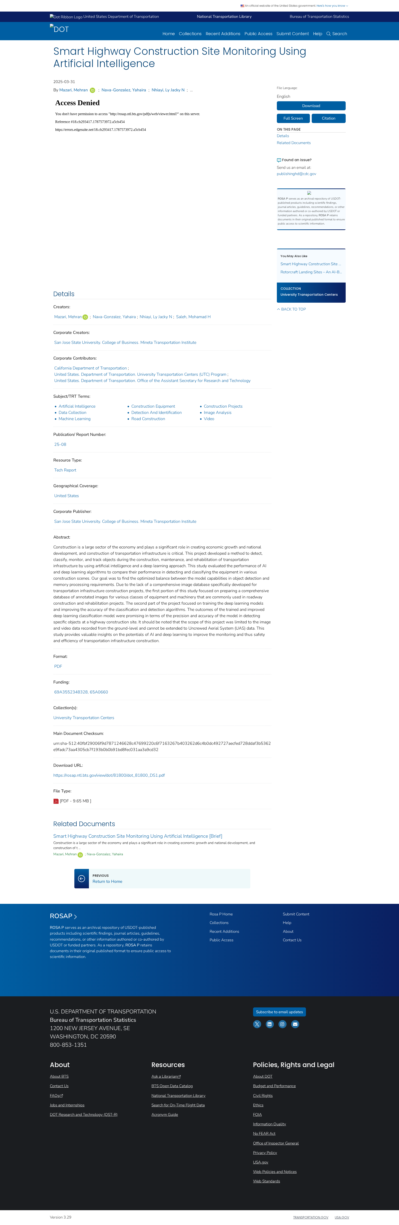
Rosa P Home (221, 914)
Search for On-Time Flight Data (178, 1105)
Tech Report (65, 470)
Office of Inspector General (276, 1143)
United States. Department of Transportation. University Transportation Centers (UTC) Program (140, 374)
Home (169, 34)
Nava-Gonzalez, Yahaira (124, 90)
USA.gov (260, 1162)
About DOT (262, 1076)
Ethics (258, 1105)
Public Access (258, 34)
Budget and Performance (274, 1086)
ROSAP (61, 916)
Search (339, 34)
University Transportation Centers (83, 717)
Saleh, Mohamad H (193, 317)
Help (317, 34)
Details (283, 136)
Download (311, 105)
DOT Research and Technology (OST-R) (84, 1114)
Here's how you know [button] (331, 6)
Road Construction (148, 419)
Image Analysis (218, 412)
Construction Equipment (153, 406)
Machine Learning (75, 419)
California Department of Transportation (90, 368)
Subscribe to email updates (279, 1012)
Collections (190, 34)
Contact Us (292, 940)
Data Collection (72, 412)
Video (209, 419)
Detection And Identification (156, 412)
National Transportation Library (178, 1095)
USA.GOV (342, 1217)
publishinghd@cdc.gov (296, 173)
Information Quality (269, 1124)
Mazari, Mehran (73, 90)
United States (66, 496)
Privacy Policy (265, 1152)
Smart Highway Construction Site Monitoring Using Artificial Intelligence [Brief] (137, 836)
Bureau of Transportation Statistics (319, 16)
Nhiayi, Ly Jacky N (168, 90)
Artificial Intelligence (77, 406)
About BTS (59, 1076)
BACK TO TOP (293, 309)
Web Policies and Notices (275, 1171)
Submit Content (293, 34)
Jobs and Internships (67, 1105)
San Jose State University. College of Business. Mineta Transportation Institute (125, 342)
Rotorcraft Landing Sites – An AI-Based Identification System (311, 272)
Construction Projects (223, 406)
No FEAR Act (264, 1133)
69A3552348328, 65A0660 (81, 692)
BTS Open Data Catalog (172, 1086)
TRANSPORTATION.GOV (310, 1217)
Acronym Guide (164, 1114)
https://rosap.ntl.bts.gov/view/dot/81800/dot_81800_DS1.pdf (109, 775)
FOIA (257, 1114)
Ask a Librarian (164, 1076)
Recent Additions (223, 34)
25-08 (60, 444)
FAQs (54, 1095)
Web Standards (266, 1181)
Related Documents (294, 142)
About (288, 931)
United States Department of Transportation (120, 16)
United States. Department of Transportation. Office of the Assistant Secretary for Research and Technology (152, 380)
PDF (58, 666)
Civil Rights (263, 1095)
